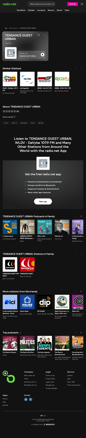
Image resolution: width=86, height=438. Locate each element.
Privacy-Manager (51, 388)
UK (44, 416)
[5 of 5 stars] (14, 111)
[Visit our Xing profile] (30, 399)
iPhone (5, 399)
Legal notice (50, 382)
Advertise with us (30, 382)
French (6, 123)
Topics (67, 10)
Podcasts (31, 10)
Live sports (41, 10)
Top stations (21, 10)
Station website (8, 117)
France (33, 123)
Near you (51, 10)
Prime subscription (73, 385)
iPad (4, 402)
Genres (59, 10)
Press (26, 379)
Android (5, 405)
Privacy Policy (50, 379)
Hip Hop (8, 43)
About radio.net (29, 375)
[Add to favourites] (38, 35)
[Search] (53, 4)
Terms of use (50, 375)
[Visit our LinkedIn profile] (26, 399)
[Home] (6, 28)
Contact (70, 375)
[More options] (44, 35)
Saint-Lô (14, 123)
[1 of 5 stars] (4, 111)
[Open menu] (82, 4)
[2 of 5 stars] (6, 111)
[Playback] (42, 54)
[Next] (81, 67)
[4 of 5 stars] (12, 111)
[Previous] (75, 67)
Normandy (23, 123)
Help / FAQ (71, 382)
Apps (69, 379)
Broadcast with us (30, 385)
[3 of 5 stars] (9, 111)
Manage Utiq (50, 385)
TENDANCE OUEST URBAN (27, 56)
